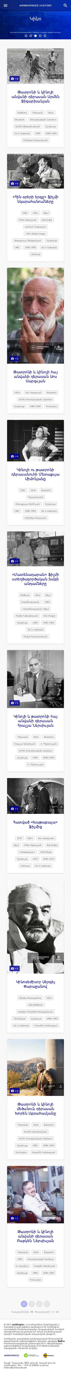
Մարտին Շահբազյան (46, 1025)
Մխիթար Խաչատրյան (35, 140)
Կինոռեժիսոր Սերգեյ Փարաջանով (35, 984)
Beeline (61, 1341)
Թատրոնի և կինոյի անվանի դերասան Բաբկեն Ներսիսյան (35, 1236)
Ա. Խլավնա (22, 1266)
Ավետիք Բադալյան (35, 517)
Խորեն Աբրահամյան (35, 1131)
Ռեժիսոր (22, 112)
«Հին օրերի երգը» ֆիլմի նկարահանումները (36, 199)
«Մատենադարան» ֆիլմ (35, 609)
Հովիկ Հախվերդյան (27, 615)
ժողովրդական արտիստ (43, 119)
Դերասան (37, 112)
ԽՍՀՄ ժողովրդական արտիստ (35, 399)
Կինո (35, 19)
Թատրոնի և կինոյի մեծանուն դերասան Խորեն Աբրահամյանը (35, 1108)
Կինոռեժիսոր (35, 1004)
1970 (19, 838)
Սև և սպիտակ (22, 133)
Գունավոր (51, 406)
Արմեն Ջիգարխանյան (27, 126)
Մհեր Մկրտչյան (28, 220)
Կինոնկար (46, 852)
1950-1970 (48, 859)
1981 (25, 213)
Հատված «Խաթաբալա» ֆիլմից (35, 824)
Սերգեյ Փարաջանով (30, 998)
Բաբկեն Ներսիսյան (44, 1266)
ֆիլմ (46, 213)
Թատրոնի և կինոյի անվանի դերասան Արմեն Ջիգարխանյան (36, 96)
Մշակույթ (50, 126)
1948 (35, 757)
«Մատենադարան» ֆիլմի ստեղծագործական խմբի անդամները (35, 579)
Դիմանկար (19, 1018)
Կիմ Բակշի (49, 615)
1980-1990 (51, 133)
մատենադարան (30, 602)
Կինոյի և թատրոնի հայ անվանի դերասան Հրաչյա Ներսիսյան (36, 721)
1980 (19, 1259)
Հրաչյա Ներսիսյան (24, 743)
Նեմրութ (35, 254)
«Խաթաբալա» (27, 852)
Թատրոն (20, 119)
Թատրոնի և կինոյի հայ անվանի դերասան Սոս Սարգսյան (35, 376)
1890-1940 (48, 757)
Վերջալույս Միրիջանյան (27, 240)
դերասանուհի (35, 497)
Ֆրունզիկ (47, 220)
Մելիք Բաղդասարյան (35, 636)
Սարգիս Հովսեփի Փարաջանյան (35, 1011)
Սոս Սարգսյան (33, 392)
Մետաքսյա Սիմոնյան (28, 504)
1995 (47, 602)
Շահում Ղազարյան (35, 226)
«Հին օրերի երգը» (35, 233)
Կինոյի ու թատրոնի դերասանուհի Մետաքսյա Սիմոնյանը (35, 474)
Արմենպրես (18, 1324)
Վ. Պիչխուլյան (49, 743)
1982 (35, 1145)
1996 (37, 133)
